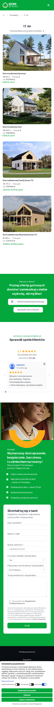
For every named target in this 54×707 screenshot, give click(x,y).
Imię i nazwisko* (14, 522)
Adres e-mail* (13, 533)
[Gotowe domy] (10, 5)
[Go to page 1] (5, 392)
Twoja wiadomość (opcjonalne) (21, 575)
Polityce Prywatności (39, 619)
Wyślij (27, 625)
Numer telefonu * (15, 544)
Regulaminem (30, 601)
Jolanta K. (20, 365)
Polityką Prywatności (17, 603)
